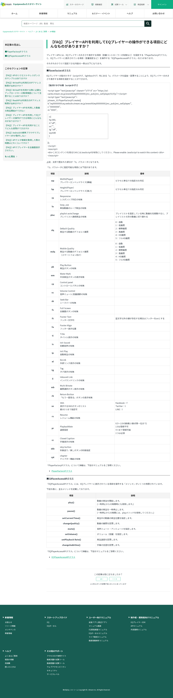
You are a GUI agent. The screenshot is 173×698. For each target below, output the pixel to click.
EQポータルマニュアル (98, 633)
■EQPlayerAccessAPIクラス (18, 55)
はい (101, 579)
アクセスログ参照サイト (56, 656)
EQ (48, 622)
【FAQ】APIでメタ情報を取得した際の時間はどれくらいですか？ (22, 141)
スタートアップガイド (57, 617)
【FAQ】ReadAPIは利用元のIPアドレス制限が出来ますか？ (22, 102)
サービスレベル (53, 674)
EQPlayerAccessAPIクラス (63, 557)
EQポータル (51, 626)
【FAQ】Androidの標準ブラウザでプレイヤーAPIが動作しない (22, 134)
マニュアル (72, 13)
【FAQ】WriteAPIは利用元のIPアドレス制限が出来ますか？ (23, 84)
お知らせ (8, 622)
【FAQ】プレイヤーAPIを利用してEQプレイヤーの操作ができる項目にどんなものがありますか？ (23, 118)
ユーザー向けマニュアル (100, 617)
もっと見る (10, 156)
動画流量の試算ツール (56, 659)
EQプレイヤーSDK (138, 622)
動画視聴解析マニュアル (98, 640)
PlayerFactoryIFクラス (62, 470)
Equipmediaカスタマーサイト (14, 31)
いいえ (115, 579)
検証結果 (141, 4)
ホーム (14, 13)
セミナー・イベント (101, 13)
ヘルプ (130, 13)
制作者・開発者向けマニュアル (145, 617)
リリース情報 (10, 626)
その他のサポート (55, 651)
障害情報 (8, 633)
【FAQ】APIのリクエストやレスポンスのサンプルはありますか (22, 77)
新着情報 (43, 13)
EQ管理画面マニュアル (98, 629)
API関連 (52, 31)
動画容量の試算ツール (56, 663)
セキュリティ (52, 670)
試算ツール (119, 4)
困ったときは (10, 667)
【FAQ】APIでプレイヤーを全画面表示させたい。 (22, 149)
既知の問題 (9, 659)
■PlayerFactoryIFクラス (16, 51)
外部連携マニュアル (139, 629)
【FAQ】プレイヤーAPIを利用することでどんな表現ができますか (22, 127)
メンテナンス (10, 629)
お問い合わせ (158, 13)
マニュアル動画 (95, 626)
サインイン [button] (162, 4)
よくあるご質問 (41, 31)
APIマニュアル (136, 626)
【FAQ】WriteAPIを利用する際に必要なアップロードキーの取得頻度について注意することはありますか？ (23, 92)
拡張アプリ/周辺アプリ (98, 622)
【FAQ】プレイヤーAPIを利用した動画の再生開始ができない (22, 109)
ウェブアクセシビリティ (56, 667)
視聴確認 (98, 4)
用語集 (7, 663)
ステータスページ (77, 4)
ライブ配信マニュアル (98, 637)
